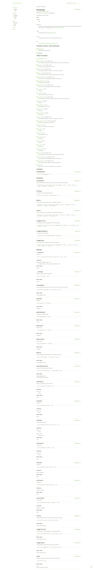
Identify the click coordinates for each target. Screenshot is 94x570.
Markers (15, 25)
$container (40, 65)
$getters (39, 69)
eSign (15, 10)
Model (44, 6)
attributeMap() (41, 96)
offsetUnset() (40, 136)
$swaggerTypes (41, 84)
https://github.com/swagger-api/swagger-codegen (47, 43)
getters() (39, 116)
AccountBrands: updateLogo (59, 27)
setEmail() (40, 140)
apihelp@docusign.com (51, 32)
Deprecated (16, 22)
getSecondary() (41, 112)
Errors (15, 24)
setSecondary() (41, 148)
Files (14, 29)
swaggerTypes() (41, 160)
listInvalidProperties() (42, 120)
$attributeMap (40, 61)
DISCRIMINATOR (41, 58)
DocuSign (15, 9)
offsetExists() (40, 124)
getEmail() (40, 100)
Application (16, 15)
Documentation (17, 3)
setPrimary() (40, 144)
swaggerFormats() (41, 156)
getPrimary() (40, 108)
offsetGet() (40, 128)
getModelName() (41, 104)
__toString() (40, 92)
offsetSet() (40, 132)
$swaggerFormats (41, 77)
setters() (39, 152)
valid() (39, 164)
